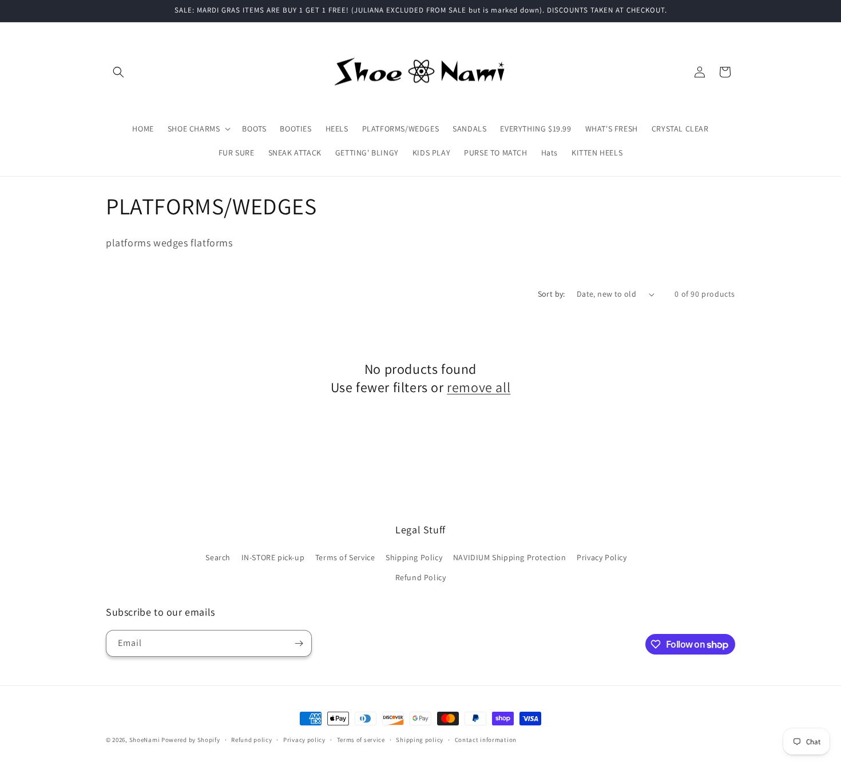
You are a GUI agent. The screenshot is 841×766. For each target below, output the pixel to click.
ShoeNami (144, 740)
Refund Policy (420, 577)
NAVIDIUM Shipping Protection (509, 557)
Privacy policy (304, 740)
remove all (478, 387)
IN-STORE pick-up (273, 557)
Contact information (486, 740)
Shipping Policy (414, 557)
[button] (118, 72)
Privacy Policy (601, 557)
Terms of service (361, 740)
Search (218, 557)
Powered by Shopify (190, 740)
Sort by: (551, 294)
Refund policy (251, 740)
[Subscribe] (298, 643)
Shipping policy (419, 740)
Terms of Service (345, 557)
